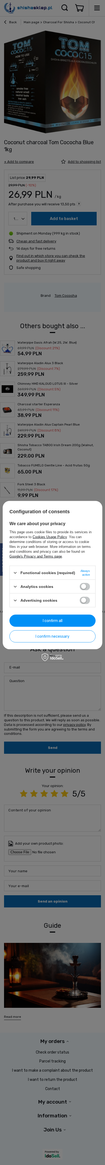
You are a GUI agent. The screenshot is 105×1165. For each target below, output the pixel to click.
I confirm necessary (52, 636)
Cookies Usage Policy (50, 537)
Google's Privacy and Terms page (35, 556)
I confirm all (52, 620)
